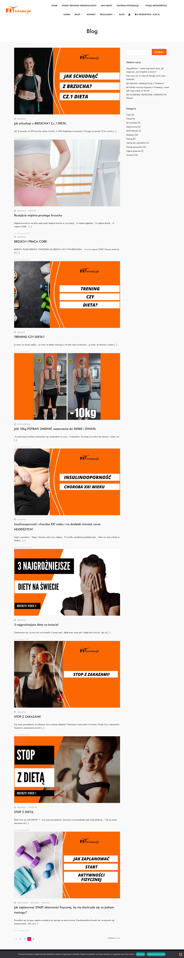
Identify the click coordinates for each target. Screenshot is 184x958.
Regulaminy (106, 14)
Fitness (129, 118)
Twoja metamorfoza (156, 5)
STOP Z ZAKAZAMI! (27, 716)
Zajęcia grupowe (133, 151)
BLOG (122, 14)
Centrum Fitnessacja (128, 5)
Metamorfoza (24, 424)
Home (54, 5)
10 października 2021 (24, 547)
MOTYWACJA (22, 903)
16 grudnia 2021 (23, 138)
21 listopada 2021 (23, 260)
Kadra (67, 14)
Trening (32, 211)
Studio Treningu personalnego (79, 5)
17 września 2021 (23, 639)
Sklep (77, 14)
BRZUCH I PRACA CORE (30, 241)
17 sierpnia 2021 (23, 930)
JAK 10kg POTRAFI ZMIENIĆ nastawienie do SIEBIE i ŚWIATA (55, 429)
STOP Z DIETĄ (23, 812)
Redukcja (21, 119)
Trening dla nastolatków (136, 143)
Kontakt (91, 14)
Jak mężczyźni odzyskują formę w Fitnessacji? (145, 83)
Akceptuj (140, 954)
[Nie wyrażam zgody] (180, 954)
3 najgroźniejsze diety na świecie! (36, 625)
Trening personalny (134, 147)
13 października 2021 (24, 447)
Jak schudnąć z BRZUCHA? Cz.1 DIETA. (40, 123)
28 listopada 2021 (23, 233)
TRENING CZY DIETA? (29, 337)
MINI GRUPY (106, 5)
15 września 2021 (23, 830)
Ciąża (128, 114)
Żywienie (21, 520)
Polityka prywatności (156, 954)
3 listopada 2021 (23, 351)
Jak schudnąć (131, 122)
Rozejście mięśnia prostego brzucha (38, 215)
